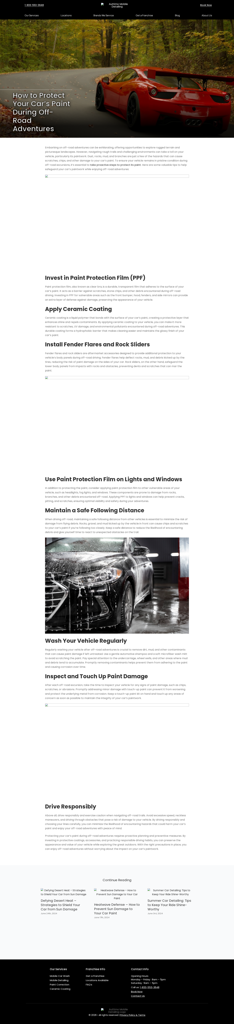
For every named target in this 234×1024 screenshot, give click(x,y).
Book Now (136, 991)
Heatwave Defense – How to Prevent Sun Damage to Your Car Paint (117, 908)
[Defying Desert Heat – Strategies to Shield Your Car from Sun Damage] (64, 890)
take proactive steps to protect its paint (115, 165)
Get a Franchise (95, 976)
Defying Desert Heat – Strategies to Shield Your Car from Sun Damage (60, 904)
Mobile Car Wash (60, 976)
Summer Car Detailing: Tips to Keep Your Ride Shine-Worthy (169, 904)
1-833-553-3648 (149, 987)
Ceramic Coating (60, 989)
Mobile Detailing (59, 980)
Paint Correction (59, 984)
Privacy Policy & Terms (132, 1015)
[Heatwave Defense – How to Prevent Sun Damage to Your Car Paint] (117, 890)
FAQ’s (89, 984)
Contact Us (138, 996)
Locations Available (97, 980)
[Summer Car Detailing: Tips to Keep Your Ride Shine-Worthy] (170, 890)
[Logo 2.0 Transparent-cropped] (117, 4)
